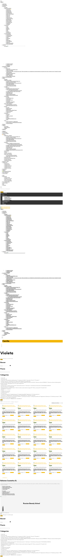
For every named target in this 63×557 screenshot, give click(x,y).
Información (4, 176)
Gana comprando (7, 179)
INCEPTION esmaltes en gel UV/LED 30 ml (13, 138)
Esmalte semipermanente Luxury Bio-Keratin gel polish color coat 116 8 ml (40, 441)
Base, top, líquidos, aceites (11, 137)
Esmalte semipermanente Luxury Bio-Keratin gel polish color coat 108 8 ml (9, 455)
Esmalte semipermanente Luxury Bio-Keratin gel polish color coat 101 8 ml (55, 469)
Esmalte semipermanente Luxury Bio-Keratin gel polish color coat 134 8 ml (9, 412)
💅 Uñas (3, 134)
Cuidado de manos (8, 165)
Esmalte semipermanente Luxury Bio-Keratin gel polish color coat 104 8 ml (9, 469)
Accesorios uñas (7, 157)
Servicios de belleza (8, 180)
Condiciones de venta (6, 491)
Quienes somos (7, 177)
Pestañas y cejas (5, 161)
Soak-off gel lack (9, 148)
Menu (2, 2)
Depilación (4, 169)
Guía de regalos (5, 133)
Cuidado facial (7, 164)
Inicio (3, 175)
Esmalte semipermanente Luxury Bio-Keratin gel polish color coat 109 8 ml (55, 441)
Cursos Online (4, 173)
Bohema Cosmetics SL (5, 512)
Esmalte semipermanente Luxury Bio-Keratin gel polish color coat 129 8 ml (24, 412)
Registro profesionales (6, 486)
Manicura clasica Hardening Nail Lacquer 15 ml (14, 149)
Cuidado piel (4, 162)
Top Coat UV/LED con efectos (11, 155)
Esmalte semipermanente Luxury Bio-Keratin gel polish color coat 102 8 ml (40, 469)
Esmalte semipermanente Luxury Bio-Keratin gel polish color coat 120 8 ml (55, 427)
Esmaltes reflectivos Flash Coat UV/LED (13, 146)
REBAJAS (4, 131)
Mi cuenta (4, 490)
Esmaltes (6, 142)
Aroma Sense (6, 163)
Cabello (3, 170)
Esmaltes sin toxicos (8, 178)
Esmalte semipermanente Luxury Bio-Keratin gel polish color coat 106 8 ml (40, 455)
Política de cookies (5, 492)
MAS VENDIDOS (5, 172)
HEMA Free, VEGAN (8, 135)
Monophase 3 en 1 (9, 147)
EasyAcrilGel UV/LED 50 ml (11, 140)
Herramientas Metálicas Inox (9, 158)
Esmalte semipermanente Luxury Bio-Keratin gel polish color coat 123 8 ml (9, 427)
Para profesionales (6, 181)
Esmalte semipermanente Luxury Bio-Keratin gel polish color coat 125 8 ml (55, 412)
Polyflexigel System (8, 160)
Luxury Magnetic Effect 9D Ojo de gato (15, 144)
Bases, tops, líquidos (8, 154)
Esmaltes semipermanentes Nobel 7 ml (13, 136)
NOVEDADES (4, 132)
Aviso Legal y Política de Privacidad (8, 494)
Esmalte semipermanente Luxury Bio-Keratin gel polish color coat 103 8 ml (24, 469)
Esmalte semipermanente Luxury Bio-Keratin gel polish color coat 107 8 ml (24, 455)
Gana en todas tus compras (7, 487)
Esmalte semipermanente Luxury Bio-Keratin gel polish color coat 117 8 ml (24, 441)
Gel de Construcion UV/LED (11, 141)
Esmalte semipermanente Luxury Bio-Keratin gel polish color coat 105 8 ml (55, 455)
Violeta (12, 401)
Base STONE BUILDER (10, 139)
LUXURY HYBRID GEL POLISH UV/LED (13, 143)
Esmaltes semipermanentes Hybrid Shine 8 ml (14, 145)
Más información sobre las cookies (8, 493)
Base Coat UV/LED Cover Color (11, 156)
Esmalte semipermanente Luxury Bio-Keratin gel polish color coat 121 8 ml (40, 427)
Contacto (4, 185)
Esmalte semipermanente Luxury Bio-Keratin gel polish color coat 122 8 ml (24, 427)
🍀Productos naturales (6, 171)
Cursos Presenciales (6, 488)
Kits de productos (7, 159)
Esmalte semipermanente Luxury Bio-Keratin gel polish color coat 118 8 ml (8, 441)
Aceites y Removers (8, 153)
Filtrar (1, 359)
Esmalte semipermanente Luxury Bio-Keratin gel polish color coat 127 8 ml (40, 412)
